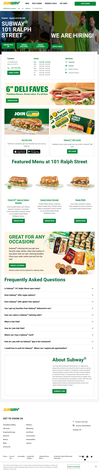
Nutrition (29, 425)
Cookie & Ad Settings (30, 457)
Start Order (85, 4)
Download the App (9, 432)
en (77, 429)
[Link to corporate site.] (11, 416)
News (5, 443)
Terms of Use (11, 457)
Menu (27, 3)
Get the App (27, 140)
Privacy (5, 456)
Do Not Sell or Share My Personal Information (63, 457)
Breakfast (71, 62)
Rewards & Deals (51, 3)
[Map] (26, 375)
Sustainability (30, 439)
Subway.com (59, 391)
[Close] (96, 466)
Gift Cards (63, 3)
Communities (30, 436)
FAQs (80, 456)
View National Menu (9, 425)
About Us (6, 436)
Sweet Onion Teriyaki (49, 200)
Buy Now (72, 151)
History (5, 439)
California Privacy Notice (44, 457)
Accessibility (21, 456)
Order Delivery (24, 46)
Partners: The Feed (81, 422)
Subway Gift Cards (72, 140)
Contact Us (6, 447)
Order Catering (40, 46)
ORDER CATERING (17, 265)
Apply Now (57, 47)
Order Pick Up (8, 46)
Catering (71, 65)
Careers (28, 443)
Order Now (12, 101)
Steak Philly (80, 200)
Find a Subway (37, 3)
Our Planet (29, 432)
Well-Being (29, 428)
